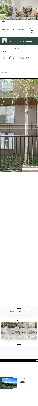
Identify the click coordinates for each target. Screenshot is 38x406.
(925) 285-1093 (14, 41)
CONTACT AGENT (29, 41)
